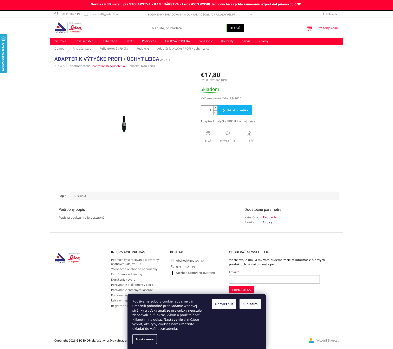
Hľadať (235, 28)
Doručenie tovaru (123, 280)
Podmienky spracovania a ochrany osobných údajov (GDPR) (192, 14)
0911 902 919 (185, 267)
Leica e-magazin (122, 301)
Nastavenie (173, 319)
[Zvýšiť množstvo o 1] (215, 108)
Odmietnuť (224, 304)
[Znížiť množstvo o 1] (215, 112)
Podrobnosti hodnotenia (108, 66)
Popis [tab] (62, 196)
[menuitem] (60, 41)
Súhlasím (250, 304)
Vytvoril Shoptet (327, 341)
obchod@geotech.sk (190, 261)
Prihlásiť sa (241, 289)
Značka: (142, 66)
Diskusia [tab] (80, 196)
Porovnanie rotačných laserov (132, 290)
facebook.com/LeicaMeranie (196, 273)
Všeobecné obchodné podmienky (134, 269)
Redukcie (269, 217)
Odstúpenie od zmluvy (127, 274)
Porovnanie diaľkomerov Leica (132, 285)
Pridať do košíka (237, 110)
